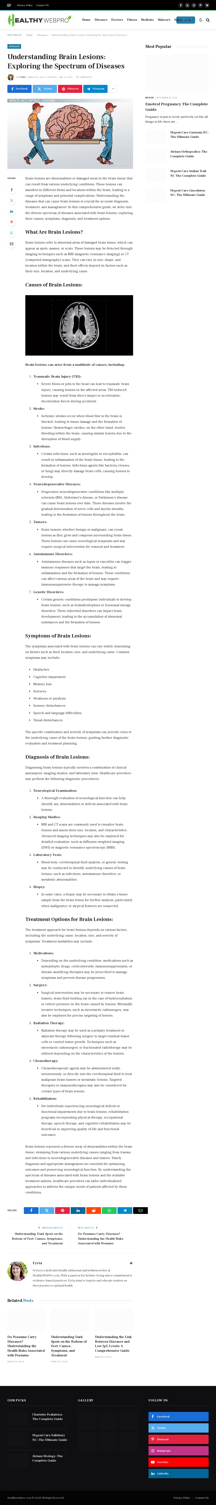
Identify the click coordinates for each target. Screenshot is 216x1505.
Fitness (132, 20)
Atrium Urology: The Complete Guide (47, 1458)
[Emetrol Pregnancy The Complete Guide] (177, 73)
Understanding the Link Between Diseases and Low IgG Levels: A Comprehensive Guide (113, 1344)
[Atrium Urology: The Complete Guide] (17, 1460)
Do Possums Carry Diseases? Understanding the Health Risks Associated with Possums (100, 1238)
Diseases (100, 20)
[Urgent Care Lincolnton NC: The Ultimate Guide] (155, 195)
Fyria (23, 77)
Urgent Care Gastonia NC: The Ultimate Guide (189, 134)
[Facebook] (11, 190)
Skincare (164, 20)
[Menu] (9, 5)
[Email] (11, 243)
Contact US (42, 5)
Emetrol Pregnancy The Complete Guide (176, 107)
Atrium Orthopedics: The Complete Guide (188, 154)
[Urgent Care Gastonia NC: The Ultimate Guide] (155, 137)
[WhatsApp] (11, 233)
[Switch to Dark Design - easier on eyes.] (200, 20)
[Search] (207, 20)
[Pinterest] (11, 222)
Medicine (147, 20)
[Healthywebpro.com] (39, 20)
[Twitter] (11, 200)
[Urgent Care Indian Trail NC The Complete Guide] (155, 175)
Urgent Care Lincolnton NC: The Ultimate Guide (187, 192)
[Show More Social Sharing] (113, 89)
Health (149, 97)
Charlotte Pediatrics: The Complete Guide (47, 1417)
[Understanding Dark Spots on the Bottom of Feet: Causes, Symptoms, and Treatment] (70, 1320)
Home (86, 20)
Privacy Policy (25, 5)
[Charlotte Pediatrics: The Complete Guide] (17, 1419)
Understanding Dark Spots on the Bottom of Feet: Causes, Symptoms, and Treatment (37, 1238)
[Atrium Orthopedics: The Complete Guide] (155, 156)
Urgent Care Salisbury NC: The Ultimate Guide (49, 1437)
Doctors (117, 20)
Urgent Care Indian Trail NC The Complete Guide (188, 173)
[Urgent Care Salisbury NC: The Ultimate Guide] (17, 1440)
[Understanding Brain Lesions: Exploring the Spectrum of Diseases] (70, 133)
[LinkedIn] (11, 211)
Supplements (183, 20)
